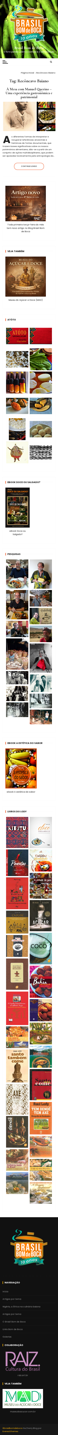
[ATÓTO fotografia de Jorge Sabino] (17, 336)
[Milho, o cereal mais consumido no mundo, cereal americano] (41, 574)
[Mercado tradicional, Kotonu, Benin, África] (17, 654)
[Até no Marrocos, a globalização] (17, 629)
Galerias (7, 1336)
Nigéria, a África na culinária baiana (21, 1306)
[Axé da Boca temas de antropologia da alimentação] (17, 1099)
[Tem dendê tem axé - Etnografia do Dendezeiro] (41, 1118)
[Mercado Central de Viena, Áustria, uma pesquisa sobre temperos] (41, 598)
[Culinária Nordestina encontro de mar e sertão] (17, 1037)
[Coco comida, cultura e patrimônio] (41, 948)
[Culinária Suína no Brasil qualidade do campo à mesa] (17, 1160)
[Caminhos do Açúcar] (41, 915)
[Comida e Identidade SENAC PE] (41, 861)
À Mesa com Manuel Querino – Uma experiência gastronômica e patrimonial (29, 93)
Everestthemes (10, 1431)
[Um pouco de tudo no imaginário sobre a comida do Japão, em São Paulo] (17, 604)
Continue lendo (29, 166)
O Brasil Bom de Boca (14, 1321)
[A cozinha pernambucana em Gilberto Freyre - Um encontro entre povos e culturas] (17, 1008)
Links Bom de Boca (13, 1329)
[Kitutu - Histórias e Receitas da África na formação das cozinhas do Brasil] (17, 832)
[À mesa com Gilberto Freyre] (17, 946)
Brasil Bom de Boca (29, 47)
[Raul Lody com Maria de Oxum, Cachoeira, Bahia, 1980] (41, 683)
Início (5, 1291)
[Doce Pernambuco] (41, 832)
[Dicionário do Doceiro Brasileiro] (17, 974)
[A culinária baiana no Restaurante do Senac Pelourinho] (41, 1010)
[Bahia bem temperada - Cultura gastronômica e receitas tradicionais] (41, 982)
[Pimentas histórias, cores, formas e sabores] (17, 862)
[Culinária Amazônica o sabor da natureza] (41, 1057)
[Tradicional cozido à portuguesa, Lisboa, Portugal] (17, 574)
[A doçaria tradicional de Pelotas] (41, 1193)
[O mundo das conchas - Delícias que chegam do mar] (17, 1183)
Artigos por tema (12, 1299)
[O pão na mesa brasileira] (41, 1170)
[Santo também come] (17, 1066)
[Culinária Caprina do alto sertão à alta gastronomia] (41, 1033)
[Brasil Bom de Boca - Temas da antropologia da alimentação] (17, 893)
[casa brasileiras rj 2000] (41, 717)
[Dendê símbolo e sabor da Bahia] (17, 1132)
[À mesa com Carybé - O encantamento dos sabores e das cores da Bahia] (17, 922)
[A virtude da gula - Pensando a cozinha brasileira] (41, 886)
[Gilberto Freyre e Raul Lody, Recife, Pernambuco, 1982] (17, 677)
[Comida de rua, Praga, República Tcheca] (41, 616)
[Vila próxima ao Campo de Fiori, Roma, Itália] (41, 658)
